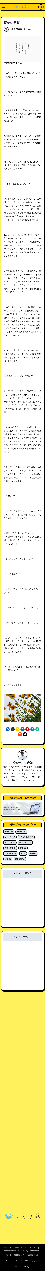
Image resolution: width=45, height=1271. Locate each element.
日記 (33, 853)
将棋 (23, 848)
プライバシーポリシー (22, 1267)
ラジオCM (10, 842)
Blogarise (22, 1251)
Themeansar (33, 1251)
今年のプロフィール (14, 1261)
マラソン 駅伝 (26, 837)
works (21, 832)
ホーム (8, 1255)
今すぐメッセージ (31, 1261)
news (9, 832)
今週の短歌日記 (32, 1255)
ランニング (25, 842)
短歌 (8, 859)
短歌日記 (19, 859)
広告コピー (10, 853)
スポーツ (10, 837)
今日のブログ (18, 1255)
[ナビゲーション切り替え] (3, 6)
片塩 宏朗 (19, 29)
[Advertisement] (22, 904)
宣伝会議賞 (10, 848)
